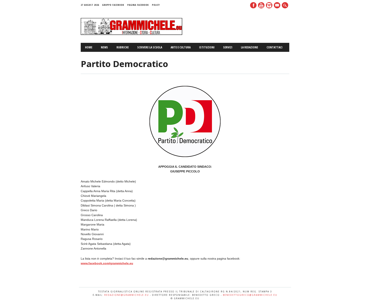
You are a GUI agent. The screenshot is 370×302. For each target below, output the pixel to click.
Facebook (253, 5)
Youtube (261, 5)
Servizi (227, 47)
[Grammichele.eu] (131, 34)
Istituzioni (207, 47)
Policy (156, 4)
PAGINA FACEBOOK (138, 4)
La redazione (249, 47)
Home (88, 47)
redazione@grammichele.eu (126, 294)
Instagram (269, 5)
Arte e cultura (181, 47)
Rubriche (122, 47)
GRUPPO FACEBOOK (113, 4)
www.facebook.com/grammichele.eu (107, 263)
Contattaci (274, 47)
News (104, 47)
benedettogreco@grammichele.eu (250, 294)
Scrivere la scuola (149, 47)
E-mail (277, 5)
